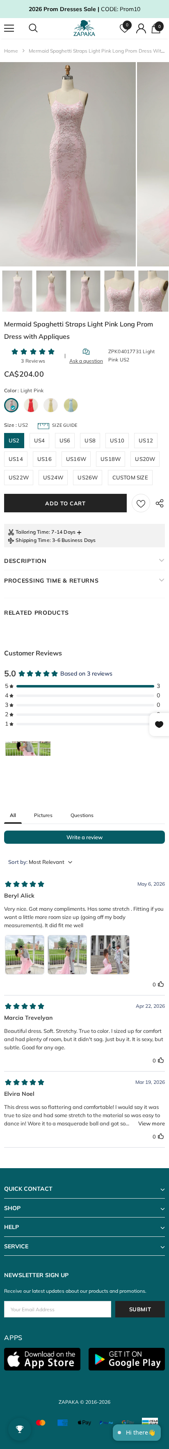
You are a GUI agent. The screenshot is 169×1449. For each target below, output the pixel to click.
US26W (88, 477)
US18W (110, 459)
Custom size (130, 477)
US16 (44, 459)
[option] (68, 164)
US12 (146, 440)
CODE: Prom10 (84, 9)
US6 (65, 440)
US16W (76, 459)
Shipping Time (33, 540)
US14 (16, 459)
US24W (53, 477)
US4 (39, 440)
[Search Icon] (41, 28)
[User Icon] (141, 28)
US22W (19, 477)
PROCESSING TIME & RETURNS (51, 580)
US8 (90, 440)
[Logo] (85, 28)
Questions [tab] (82, 815)
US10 (117, 440)
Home (11, 51)
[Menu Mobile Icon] (9, 28)
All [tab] (13, 815)
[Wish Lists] (141, 503)
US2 (14, 440)
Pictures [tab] (43, 815)
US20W (145, 459)
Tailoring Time (32, 532)
